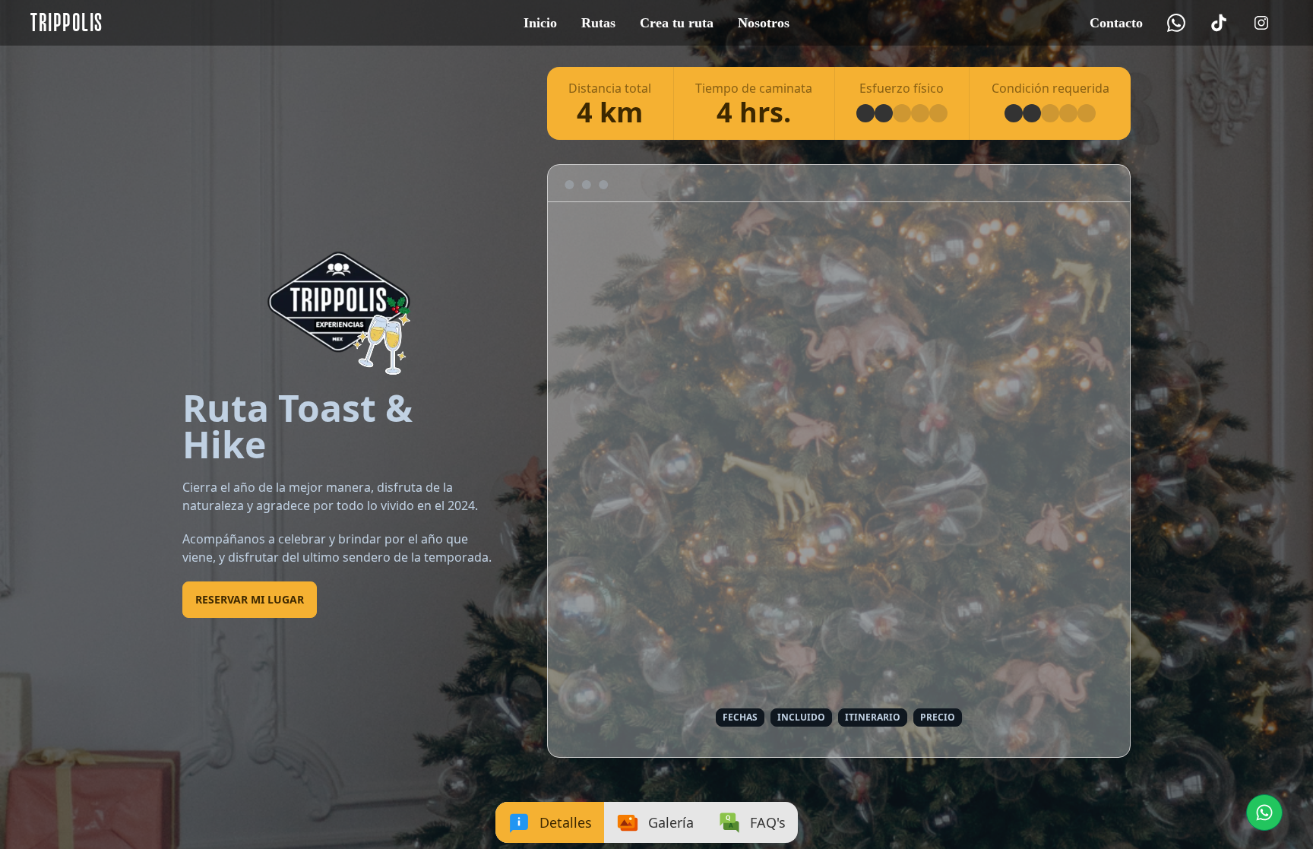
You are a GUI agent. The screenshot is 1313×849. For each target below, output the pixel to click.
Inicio (540, 22)
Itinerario (872, 717)
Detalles (565, 822)
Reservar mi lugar (249, 599)
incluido (801, 717)
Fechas (740, 717)
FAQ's (768, 822)
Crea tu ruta (676, 22)
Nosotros (763, 22)
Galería (671, 822)
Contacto (1116, 22)
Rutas (598, 22)
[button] (1264, 812)
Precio (937, 717)
